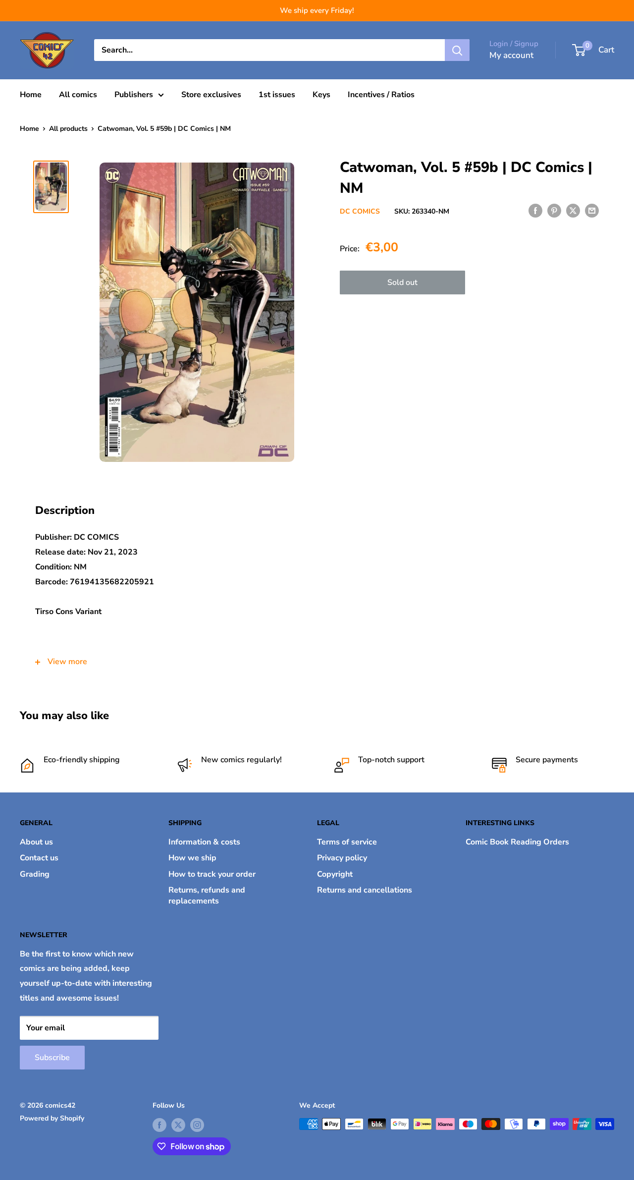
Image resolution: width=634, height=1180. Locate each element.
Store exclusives (211, 94)
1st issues (277, 94)
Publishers (133, 94)
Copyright (335, 874)
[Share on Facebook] (535, 210)
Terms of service (347, 842)
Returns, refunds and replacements (206, 895)
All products (68, 128)
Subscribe (52, 1057)
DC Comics (360, 211)
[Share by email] (592, 210)
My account (511, 55)
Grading (35, 874)
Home (31, 94)
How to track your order (212, 874)
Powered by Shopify (52, 1118)
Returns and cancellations (364, 890)
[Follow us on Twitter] (178, 1125)
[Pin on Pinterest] (554, 210)
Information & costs (204, 842)
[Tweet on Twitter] (573, 210)
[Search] (457, 50)
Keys (321, 94)
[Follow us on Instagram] (197, 1125)
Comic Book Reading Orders (517, 842)
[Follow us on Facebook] (159, 1125)
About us (36, 842)
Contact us (39, 857)
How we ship (192, 857)
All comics (78, 94)
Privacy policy (342, 857)
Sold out (402, 282)
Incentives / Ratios (381, 94)
